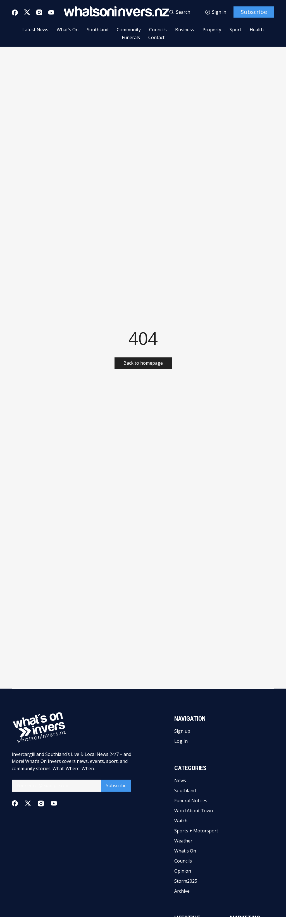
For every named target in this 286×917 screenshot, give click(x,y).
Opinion (182, 871)
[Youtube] (51, 12)
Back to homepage (143, 363)
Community (129, 29)
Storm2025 (185, 881)
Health (257, 29)
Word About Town (193, 810)
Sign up (182, 731)
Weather (183, 841)
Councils (158, 29)
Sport (235, 29)
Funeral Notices (190, 800)
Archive (182, 891)
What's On (67, 29)
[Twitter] (27, 12)
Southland (97, 29)
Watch (180, 820)
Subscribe (254, 12)
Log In (181, 741)
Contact (156, 37)
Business (184, 29)
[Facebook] (15, 12)
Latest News (35, 29)
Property (211, 29)
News (180, 780)
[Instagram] (39, 12)
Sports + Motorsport (196, 830)
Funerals (131, 37)
